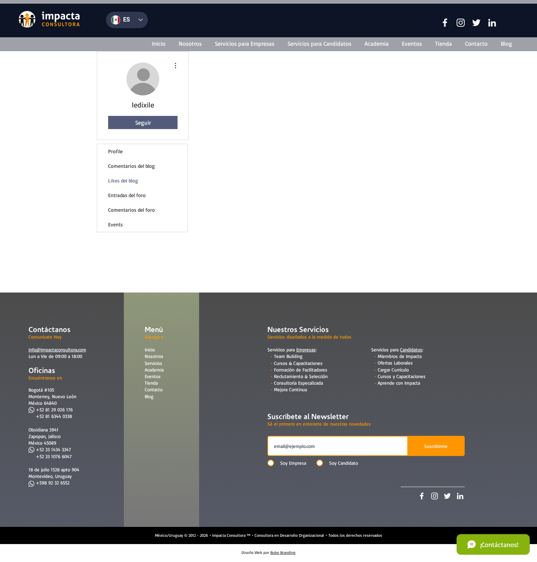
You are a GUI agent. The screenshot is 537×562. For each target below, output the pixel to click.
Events (115, 224)
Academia (154, 370)
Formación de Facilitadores (300, 370)
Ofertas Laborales (395, 363)
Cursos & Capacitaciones (298, 363)
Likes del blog (123, 180)
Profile (115, 151)
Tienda (151, 383)
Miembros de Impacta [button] (400, 356)
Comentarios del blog (131, 166)
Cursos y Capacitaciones (402, 376)
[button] (444, 22)
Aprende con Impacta (399, 383)
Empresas (306, 349)
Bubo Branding (283, 552)
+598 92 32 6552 (52, 483)
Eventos (153, 376)
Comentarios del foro (131, 210)
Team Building (288, 356)
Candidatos (411, 349)
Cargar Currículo (393, 370)
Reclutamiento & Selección (301, 376)
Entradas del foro (127, 195)
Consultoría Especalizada (298, 383)
